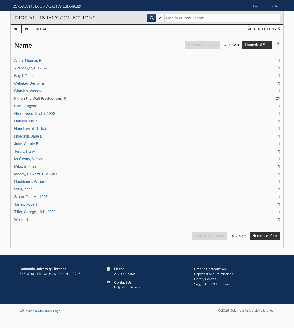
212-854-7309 (124, 274)
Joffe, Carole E (26, 144)
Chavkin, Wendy (27, 91)
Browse (43, 29)
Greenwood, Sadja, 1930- (35, 114)
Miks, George (25, 166)
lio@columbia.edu (127, 287)
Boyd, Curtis (24, 76)
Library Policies (205, 279)
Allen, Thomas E (27, 61)
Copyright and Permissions (213, 274)
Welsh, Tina (24, 219)
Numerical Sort (257, 45)
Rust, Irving (23, 189)
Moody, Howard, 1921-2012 (36, 174)
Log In (273, 6)
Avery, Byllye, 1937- (30, 68)
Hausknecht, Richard (31, 129)
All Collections (262, 29)
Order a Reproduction (210, 269)
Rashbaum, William (30, 182)
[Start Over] (160, 18)
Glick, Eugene (25, 106)
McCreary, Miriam (28, 159)
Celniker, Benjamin (29, 83)
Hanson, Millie (26, 121)
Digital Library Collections (54, 18)
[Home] (16, 29)
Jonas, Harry (24, 151)
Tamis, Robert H (27, 204)
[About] (27, 29)
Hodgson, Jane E (28, 136)
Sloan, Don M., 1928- (31, 197)
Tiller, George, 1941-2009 (35, 212)
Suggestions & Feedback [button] (212, 284)
